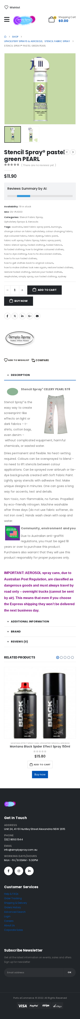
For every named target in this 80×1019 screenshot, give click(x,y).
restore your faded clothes (46, 272)
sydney (62, 276)
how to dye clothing (15, 254)
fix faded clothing (14, 249)
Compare (42, 360)
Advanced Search (15, 912)
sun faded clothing (45, 276)
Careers (9, 921)
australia (17, 226)
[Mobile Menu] (7, 19)
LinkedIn (22, 316)
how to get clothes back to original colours (28, 263)
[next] (73, 152)
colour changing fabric (59, 231)
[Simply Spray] (19, 338)
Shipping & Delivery (15, 903)
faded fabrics (54, 244)
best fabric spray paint (37, 226)
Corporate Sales (13, 930)
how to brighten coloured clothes (45, 249)
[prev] (67, 152)
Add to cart (47, 290)
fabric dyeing (35, 235)
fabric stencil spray (15, 244)
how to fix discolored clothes (44, 254)
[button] (9, 89)
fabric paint (51, 235)
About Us (9, 925)
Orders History (12, 907)
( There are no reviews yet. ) (38, 165)
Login (7, 916)
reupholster (10, 276)
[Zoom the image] (10, 803)
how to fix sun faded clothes (20, 258)
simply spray (25, 276)
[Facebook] (8, 871)
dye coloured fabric (15, 235)
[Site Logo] (24, 20)
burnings (56, 226)
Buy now (21, 301)
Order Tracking (13, 898)
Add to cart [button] (42, 764)
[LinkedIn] (29, 871)
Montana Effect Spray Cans (25, 743)
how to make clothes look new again (25, 267)
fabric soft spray (13, 240)
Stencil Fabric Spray (31, 217)
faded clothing (36, 244)
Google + (29, 316)
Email (37, 316)
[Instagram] (19, 871)
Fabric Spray (31, 240)
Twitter (14, 316)
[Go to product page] (40, 702)
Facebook (7, 316)
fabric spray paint (50, 240)
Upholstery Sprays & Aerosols (21, 221)
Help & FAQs (11, 894)
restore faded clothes (60, 267)
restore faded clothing (17, 272)
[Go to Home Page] (5, 36)
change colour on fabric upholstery (24, 231)
